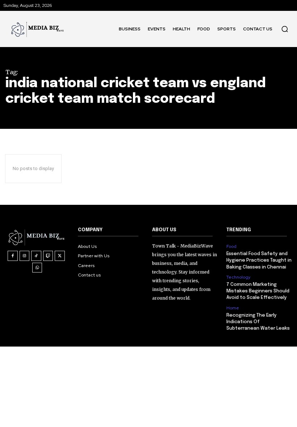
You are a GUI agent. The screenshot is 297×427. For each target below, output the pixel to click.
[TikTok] (36, 256)
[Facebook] (13, 256)
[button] (284, 29)
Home (232, 307)
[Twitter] (60, 256)
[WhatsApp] (37, 268)
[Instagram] (25, 256)
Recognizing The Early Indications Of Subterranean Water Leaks (258, 322)
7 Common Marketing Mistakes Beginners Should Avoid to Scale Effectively (257, 291)
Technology (238, 277)
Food (231, 246)
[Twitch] (48, 256)
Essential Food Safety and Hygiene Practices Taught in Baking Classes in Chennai (259, 260)
